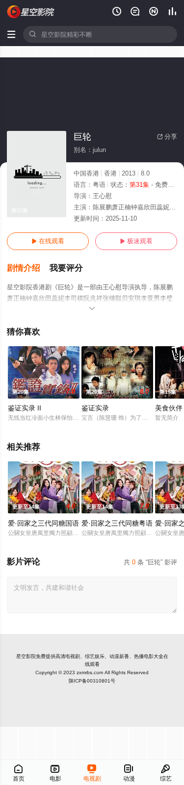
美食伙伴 (169, 408)
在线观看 (47, 241)
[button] (28, 268)
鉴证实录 (95, 408)
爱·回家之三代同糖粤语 (117, 523)
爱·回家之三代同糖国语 (43, 523)
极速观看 (136, 241)
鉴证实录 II (24, 408)
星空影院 (26, 656)
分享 (167, 136)
